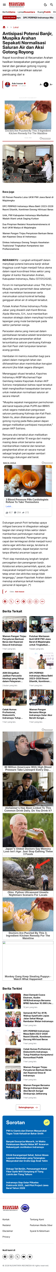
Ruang (44, 12)
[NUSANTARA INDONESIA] (17, 4)
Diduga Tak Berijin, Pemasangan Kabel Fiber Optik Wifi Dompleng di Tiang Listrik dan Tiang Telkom (26, 1171)
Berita (8, 12)
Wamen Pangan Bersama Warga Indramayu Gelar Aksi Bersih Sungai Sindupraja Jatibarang (41, 713)
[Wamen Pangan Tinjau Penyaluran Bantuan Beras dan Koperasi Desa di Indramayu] (14, 624)
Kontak (5, 1219)
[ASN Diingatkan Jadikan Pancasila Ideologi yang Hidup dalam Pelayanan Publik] (14, 661)
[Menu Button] (4, 5)
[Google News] (29, 1256)
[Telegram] (17, 601)
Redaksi (6, 1225)
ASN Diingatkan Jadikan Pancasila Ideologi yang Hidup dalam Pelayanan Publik (13, 677)
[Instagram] (11, 1256)
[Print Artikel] (36, 601)
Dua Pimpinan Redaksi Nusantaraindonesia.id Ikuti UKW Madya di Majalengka (26, 226)
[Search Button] (52, 5)
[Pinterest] (23, 601)
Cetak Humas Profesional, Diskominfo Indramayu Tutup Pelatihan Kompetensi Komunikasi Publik (14, 713)
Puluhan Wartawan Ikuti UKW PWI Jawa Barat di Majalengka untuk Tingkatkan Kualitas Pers (40, 640)
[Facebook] (4, 601)
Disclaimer (7, 1231)
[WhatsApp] (29, 601)
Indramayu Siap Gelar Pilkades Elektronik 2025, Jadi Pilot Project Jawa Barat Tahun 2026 (27, 1185)
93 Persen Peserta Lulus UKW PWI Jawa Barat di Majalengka (28, 199)
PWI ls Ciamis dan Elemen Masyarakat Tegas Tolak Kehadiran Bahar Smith (26, 1132)
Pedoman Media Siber (41, 1225)
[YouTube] (23, 1256)
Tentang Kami (37, 1219)
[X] (11, 601)
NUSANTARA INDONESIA (21, 1265)
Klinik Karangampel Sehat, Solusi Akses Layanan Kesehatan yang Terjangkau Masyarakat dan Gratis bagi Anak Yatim (27, 1158)
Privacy (6, 1236)
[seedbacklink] (25, 1208)
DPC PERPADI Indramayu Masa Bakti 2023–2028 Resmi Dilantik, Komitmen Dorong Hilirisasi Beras (27, 208)
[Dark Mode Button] (45, 5)
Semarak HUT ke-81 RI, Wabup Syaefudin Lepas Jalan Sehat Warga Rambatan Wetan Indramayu (38, 1017)
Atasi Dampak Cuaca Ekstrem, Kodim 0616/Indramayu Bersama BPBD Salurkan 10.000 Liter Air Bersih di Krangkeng (37, 999)
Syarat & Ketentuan (39, 1231)
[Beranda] (4, 27)
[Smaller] (41, 84)
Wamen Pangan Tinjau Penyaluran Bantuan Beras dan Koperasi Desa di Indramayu (27, 235)
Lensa (26, 12)
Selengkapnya (26, 1107)
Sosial (3, 996)
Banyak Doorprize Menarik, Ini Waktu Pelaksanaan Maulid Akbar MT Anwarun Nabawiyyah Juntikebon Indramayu (27, 1144)
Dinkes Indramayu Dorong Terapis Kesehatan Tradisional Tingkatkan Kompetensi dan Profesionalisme (25, 245)
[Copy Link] (42, 601)
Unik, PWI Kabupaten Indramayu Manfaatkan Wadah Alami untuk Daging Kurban (25, 217)
